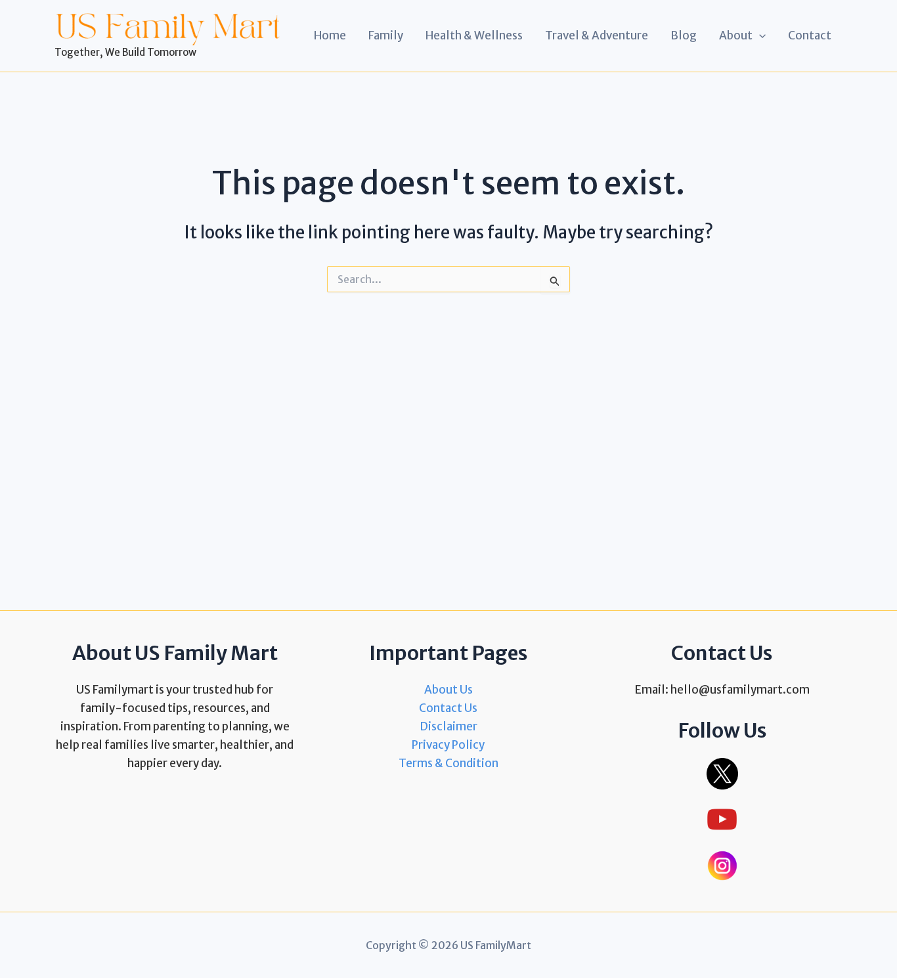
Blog (683, 35)
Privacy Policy (448, 745)
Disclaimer (448, 726)
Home (330, 35)
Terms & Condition (448, 763)
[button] (759, 35)
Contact (809, 35)
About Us (448, 689)
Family (385, 35)
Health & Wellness (474, 35)
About (736, 35)
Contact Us (448, 708)
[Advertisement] (448, 429)
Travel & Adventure (596, 35)
